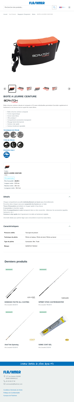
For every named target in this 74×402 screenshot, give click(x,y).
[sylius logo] (37, 3)
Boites (33, 14)
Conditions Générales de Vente (12, 390)
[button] (12, 89)
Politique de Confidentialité (11, 392)
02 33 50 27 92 (10, 381)
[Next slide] (69, 88)
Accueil (5, 14)
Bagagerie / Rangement (24, 14)
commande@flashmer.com (14, 384)
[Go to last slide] (4, 88)
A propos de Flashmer (10, 395)
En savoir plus (9, 178)
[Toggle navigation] (69, 7)
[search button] (54, 7)
